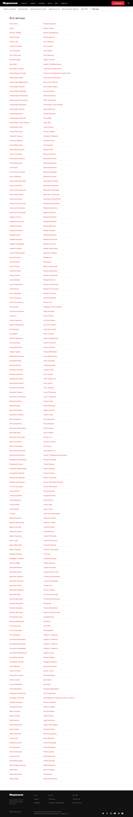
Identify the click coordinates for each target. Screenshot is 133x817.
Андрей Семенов (16, 239)
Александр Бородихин (18, 104)
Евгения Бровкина (16, 607)
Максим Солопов (49, 176)
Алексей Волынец (16, 131)
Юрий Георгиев (49, 760)
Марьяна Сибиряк (50, 252)
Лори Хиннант (48, 127)
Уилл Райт (47, 625)
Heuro (12, 28)
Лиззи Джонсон (49, 109)
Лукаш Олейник (49, 131)
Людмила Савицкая (50, 136)
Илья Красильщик (16, 760)
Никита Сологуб (49, 342)
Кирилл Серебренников (52, 64)
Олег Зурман (48, 374)
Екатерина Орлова (16, 657)
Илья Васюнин (15, 747)
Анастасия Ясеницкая (18, 212)
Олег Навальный (49, 378)
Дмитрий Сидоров (16, 576)
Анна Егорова (15, 266)
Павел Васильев (49, 405)
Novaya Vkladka (15, 32)
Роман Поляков (49, 473)
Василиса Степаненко (18, 396)
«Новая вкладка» (49, 365)
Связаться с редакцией (56, 802)
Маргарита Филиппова (51, 198)
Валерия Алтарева (16, 369)
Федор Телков (48, 652)
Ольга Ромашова (49, 392)
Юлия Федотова (49, 756)
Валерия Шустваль (16, 378)
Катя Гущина (48, 46)
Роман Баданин (49, 464)
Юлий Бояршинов (49, 733)
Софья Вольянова (49, 558)
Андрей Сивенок (16, 248)
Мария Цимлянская (50, 248)
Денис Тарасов (15, 549)
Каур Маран (47, 50)
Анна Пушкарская (16, 284)
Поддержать (118, 3)
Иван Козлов (14, 720)
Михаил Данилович (50, 270)
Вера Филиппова (16, 410)
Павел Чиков (48, 414)
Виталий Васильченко (18, 450)
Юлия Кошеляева (49, 742)
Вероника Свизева (16, 414)
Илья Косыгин (15, 756)
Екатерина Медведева (18, 648)
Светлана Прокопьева (51, 513)
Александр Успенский (18, 118)
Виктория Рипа (15, 432)
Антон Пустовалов (16, 302)
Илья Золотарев (16, 751)
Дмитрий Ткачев (15, 585)
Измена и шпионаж (9, 9)
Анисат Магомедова (17, 252)
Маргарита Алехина (50, 180)
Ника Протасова (49, 329)
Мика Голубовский (50, 266)
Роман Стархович (50, 477)
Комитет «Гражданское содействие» (57, 73)
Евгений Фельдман (16, 603)
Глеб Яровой (14, 509)
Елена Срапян (15, 679)
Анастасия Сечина (16, 194)
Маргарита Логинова (51, 194)
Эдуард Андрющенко (51, 688)
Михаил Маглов (49, 279)
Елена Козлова (15, 670)
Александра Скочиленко (19, 100)
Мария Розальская (50, 239)
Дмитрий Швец (15, 594)
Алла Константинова (17, 171)
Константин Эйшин (50, 82)
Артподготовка (23, 9)
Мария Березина (49, 212)
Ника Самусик (48, 333)
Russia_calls (14, 41)
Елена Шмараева (16, 684)
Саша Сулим (48, 509)
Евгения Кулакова (16, 616)
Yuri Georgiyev (15, 50)
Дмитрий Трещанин (17, 589)
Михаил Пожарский (50, 284)
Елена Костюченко (17, 675)
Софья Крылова (49, 562)
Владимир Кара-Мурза (18, 459)
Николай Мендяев (50, 351)
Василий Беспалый (16, 383)
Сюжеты (33, 3)
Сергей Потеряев (49, 535)
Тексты (50, 3)
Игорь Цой (14, 738)
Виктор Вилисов (16, 423)
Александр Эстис (16, 127)
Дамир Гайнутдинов (17, 522)
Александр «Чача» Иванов (19, 122)
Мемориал (47, 261)
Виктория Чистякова (17, 437)
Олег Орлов (47, 383)
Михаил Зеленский (50, 275)
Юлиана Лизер (48, 729)
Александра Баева (16, 77)
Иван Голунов (15, 715)
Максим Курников (50, 167)
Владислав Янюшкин (17, 482)
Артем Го (13, 315)
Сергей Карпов (49, 526)
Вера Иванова (15, 405)
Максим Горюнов (49, 162)
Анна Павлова (15, 279)
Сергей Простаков (50, 540)
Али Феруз (13, 167)
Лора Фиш (47, 122)
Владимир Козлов (16, 464)
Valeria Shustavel (16, 46)
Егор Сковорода (16, 630)
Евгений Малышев (16, 598)
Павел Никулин (49, 410)
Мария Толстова (49, 243)
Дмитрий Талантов (16, 580)
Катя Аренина (48, 41)
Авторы (36, 799)
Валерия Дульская (16, 374)
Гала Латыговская (16, 486)
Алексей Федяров (16, 140)
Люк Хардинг (48, 145)
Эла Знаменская (49, 693)
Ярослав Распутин (50, 778)
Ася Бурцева (14, 329)
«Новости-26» (48, 369)
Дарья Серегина (16, 535)
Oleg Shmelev (15, 37)
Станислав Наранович (51, 576)
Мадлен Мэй (48, 149)
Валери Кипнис (15, 365)
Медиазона (47, 257)
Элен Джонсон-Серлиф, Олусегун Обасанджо (60, 697)
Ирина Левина (48, 28)
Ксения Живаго (49, 91)
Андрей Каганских (16, 230)
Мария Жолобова (49, 221)
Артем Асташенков (17, 311)
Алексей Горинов (16, 136)
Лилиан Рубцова (49, 113)
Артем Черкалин (16, 320)
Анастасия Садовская (18, 189)
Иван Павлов (14, 729)
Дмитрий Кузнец (16, 571)
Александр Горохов (17, 109)
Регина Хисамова (49, 459)
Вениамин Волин (16, 401)
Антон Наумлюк (15, 297)
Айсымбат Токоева (17, 68)
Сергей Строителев (50, 549)
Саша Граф (47, 504)
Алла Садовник (15, 176)
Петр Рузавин (48, 428)
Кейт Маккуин (48, 55)
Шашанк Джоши (49, 675)
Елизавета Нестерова (18, 693)
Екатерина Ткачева (17, 661)
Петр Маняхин (48, 423)
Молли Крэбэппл (49, 297)
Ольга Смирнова (49, 396)
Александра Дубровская (19, 82)
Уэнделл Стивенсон (50, 634)
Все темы (95, 9)
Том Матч (47, 621)
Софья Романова (49, 567)
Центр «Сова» (48, 670)
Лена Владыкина (49, 95)
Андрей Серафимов (17, 243)
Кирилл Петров (49, 59)
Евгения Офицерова (17, 621)
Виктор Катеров (16, 441)
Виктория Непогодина (18, 428)
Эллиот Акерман (49, 702)
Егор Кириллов (15, 625)
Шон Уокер (47, 679)
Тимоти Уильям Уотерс (51, 612)
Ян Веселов (47, 774)
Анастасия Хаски (16, 198)
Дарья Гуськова (15, 526)
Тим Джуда (47, 603)
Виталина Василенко (17, 455)
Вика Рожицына (15, 419)
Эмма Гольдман (49, 706)
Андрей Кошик (15, 234)
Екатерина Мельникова (18, 652)
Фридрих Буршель (50, 661)
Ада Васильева (15, 59)
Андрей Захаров (16, 225)
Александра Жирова (17, 86)
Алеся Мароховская (17, 149)
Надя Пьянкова (49, 311)
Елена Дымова (15, 666)
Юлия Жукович (48, 738)
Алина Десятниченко (17, 158)
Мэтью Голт (47, 302)
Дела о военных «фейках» (70, 9)
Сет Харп (46, 553)
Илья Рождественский (18, 765)
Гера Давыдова (15, 500)
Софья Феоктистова (50, 571)
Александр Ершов (16, 113)
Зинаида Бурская (16, 706)
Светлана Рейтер (49, 517)
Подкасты (64, 3)
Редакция (37, 802)
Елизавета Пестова (17, 697)
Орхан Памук (48, 401)
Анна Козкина (15, 275)
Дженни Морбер (16, 553)
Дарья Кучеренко (16, 531)
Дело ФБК (84, 9)
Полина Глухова (49, 441)
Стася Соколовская (50, 580)
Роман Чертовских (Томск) (53, 482)
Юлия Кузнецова (49, 747)
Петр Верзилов (49, 419)
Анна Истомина (15, 270)
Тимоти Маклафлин (50, 607)
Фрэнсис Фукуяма (50, 666)
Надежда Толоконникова (52, 306)
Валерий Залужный (17, 356)
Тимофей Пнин (48, 616)
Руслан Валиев (48, 491)
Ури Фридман (48, 630)
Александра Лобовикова (19, 95)
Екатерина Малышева (18, 643)
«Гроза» (12, 513)
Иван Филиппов (15, 733)
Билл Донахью (15, 342)
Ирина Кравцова (49, 23)
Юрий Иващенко (49, 765)
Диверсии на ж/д (54, 9)
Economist (13, 23)
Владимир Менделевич (18, 468)
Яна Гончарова (49, 769)
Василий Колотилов (17, 387)
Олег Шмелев (48, 387)
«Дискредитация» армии (38, 9)
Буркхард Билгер (16, 347)
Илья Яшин (14, 769)
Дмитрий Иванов (16, 567)
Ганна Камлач (15, 491)
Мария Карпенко (49, 225)
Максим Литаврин (50, 171)
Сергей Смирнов (49, 544)
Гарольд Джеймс (16, 495)
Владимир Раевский (17, 473)
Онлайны (41, 3)
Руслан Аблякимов (50, 486)
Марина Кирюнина (50, 207)
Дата (56, 3)
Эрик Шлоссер (49, 720)
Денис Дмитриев (16, 544)
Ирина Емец (14, 778)
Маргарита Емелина (50, 185)
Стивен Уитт (47, 585)
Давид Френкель (16, 517)
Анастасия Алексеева (18, 180)
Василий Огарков (16, 392)
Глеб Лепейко (15, 504)
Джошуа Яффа (15, 562)
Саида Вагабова (49, 495)
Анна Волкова (15, 261)
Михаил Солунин (49, 293)
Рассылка (52, 799)
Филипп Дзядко (49, 657)
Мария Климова (49, 230)
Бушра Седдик (15, 351)
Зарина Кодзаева (16, 702)
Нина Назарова (49, 360)
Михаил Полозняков (50, 288)
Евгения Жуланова (16, 612)
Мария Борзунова (50, 216)
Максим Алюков (49, 153)
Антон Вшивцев (15, 293)
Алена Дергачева (16, 145)
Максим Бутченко (50, 158)
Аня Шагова (14, 306)
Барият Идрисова (16, 338)
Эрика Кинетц (48, 715)
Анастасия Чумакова (17, 207)
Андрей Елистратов (17, 221)
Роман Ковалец (49, 468)
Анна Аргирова (15, 257)
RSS (51, 795)
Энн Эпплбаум (48, 711)
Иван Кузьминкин (16, 724)
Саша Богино (48, 500)
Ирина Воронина (16, 774)
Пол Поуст (47, 446)
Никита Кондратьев (50, 338)
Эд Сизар (47, 684)
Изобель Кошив (15, 742)
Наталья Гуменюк (49, 324)
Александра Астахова (18, 73)
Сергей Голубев (49, 522)
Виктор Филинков (16, 446)
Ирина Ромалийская (50, 32)
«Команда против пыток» (52, 68)
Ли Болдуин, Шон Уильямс (53, 104)
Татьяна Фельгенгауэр (51, 598)
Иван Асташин (15, 711)
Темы (35, 795)
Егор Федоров (15, 634)
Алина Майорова (16, 162)
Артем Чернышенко (17, 324)
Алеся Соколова (16, 153)
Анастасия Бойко (16, 185)
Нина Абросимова (50, 356)
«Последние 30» (49, 450)
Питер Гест (47, 437)
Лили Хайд (47, 118)
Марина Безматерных (51, 203)
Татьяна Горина (49, 589)
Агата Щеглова (15, 55)
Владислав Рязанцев (17, 477)
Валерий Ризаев (15, 360)
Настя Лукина (48, 315)
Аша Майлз (14, 333)
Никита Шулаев (49, 347)
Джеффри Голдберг (17, 558)
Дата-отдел (14, 540)
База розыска (77, 802)
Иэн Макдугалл (49, 37)
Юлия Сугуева (48, 751)
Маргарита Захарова (51, 189)
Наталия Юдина (49, 320)
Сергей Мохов (48, 531)
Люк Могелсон (48, 140)
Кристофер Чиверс (50, 86)
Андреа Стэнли (15, 216)
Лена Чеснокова (49, 100)
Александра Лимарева (18, 91)
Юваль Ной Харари (50, 724)
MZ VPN (75, 795)
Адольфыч (13, 64)
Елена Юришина (16, 688)
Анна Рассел (14, 288)
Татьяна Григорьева (50, 594)
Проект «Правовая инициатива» (55, 455)
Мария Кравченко (50, 234)
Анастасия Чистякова (18, 203)
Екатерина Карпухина (18, 639)
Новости (24, 3)
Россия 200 (76, 799)
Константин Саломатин (52, 77)
